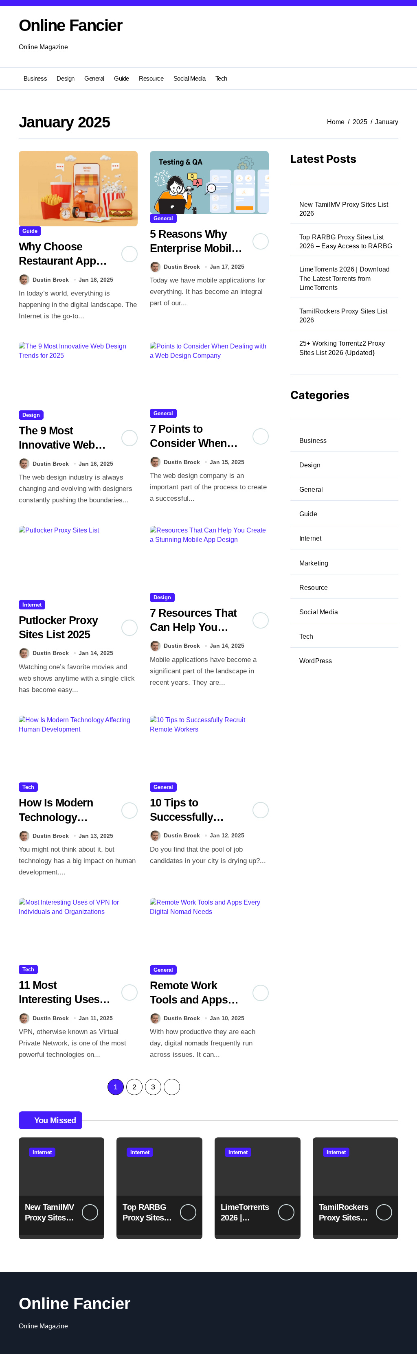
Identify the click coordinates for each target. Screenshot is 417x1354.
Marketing (314, 563)
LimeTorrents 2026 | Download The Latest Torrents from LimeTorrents (344, 278)
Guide (121, 78)
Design (65, 78)
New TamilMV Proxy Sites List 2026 (343, 209)
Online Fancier (71, 25)
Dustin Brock (51, 279)
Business (35, 78)
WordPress (315, 660)
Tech (221, 78)
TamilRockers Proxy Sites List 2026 (343, 316)
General (94, 78)
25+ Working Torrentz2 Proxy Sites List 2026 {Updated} (342, 348)
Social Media (189, 78)
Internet (32, 605)
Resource (151, 78)
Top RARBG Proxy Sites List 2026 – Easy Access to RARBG (345, 242)
